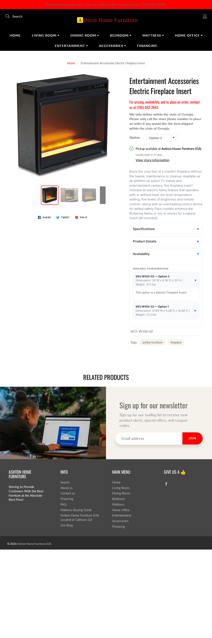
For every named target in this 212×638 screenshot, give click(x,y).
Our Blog (66, 525)
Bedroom (120, 35)
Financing (147, 46)
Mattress (152, 35)
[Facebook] (166, 484)
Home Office (188, 35)
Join (192, 438)
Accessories (111, 46)
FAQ (63, 504)
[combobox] (162, 137)
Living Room (45, 35)
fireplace (176, 342)
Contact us (67, 493)
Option (134, 137)
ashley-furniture (152, 342)
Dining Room (83, 35)
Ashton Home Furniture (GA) (34, 543)
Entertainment (70, 46)
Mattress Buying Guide (76, 510)
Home (15, 35)
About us (66, 488)
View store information (152, 160)
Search (64, 482)
